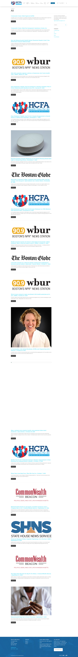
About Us (24, 3)
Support (26, 641)
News (55, 35)
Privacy (26, 643)
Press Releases (56, 36)
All (54, 32)
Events (55, 33)
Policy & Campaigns (32, 3)
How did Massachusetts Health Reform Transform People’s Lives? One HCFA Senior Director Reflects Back (30, 41)
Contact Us (48, 3)
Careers (26, 642)
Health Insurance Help (28, 3)
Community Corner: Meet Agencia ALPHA (22, 16)
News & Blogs (45, 3)
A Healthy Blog (56, 30)
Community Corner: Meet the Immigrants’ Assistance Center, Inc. (29, 28)
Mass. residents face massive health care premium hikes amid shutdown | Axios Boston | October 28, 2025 (28, 431)
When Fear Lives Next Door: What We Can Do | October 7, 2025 (28, 473)
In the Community (37, 3)
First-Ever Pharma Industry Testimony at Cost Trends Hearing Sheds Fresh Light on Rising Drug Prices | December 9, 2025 (31, 159)
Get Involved (41, 3)
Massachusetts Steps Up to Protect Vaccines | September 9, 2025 (29, 617)
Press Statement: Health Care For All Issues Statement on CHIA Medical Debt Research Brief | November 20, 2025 (31, 209)
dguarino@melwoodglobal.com (59, 20)
